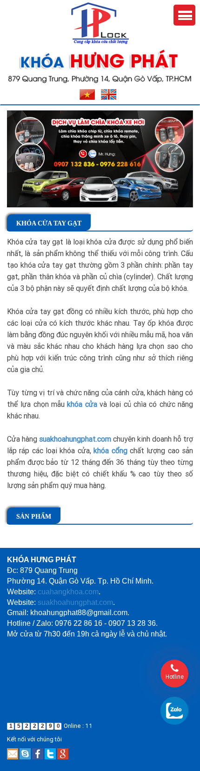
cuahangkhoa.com (68, 592)
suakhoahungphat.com (75, 438)
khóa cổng (110, 450)
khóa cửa (82, 404)
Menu (184, 15)
